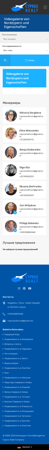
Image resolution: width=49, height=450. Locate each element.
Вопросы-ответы (12, 344)
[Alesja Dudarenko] (11, 157)
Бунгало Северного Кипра (17, 402)
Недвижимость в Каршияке (17, 349)
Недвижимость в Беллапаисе (18, 339)
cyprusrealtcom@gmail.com (31, 117)
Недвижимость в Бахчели (17, 421)
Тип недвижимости (11, 46)
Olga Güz (24, 167)
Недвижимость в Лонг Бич (17, 368)
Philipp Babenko (29, 223)
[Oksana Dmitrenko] (11, 194)
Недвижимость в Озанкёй (17, 387)
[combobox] (24, 51)
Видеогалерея (11, 363)
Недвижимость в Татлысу (17, 397)
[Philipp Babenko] (11, 231)
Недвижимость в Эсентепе (17, 426)
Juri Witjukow (27, 205)
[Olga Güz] (11, 175)
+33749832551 (26, 176)
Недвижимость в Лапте (16, 359)
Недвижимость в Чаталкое (17, 416)
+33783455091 (26, 195)
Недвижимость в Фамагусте (18, 406)
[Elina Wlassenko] (11, 138)
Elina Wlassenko (29, 130)
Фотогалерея (10, 354)
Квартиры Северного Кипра (18, 382)
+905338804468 (27, 232)
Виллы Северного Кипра (16, 392)
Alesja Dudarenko (29, 149)
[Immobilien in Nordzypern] (24, 11)
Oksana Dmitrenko (30, 186)
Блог (6, 373)
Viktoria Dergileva (30, 112)
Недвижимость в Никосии (17, 378)
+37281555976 (26, 139)
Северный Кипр (11, 335)
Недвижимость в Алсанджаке (19, 411)
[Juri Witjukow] (11, 213)
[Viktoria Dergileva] (11, 120)
